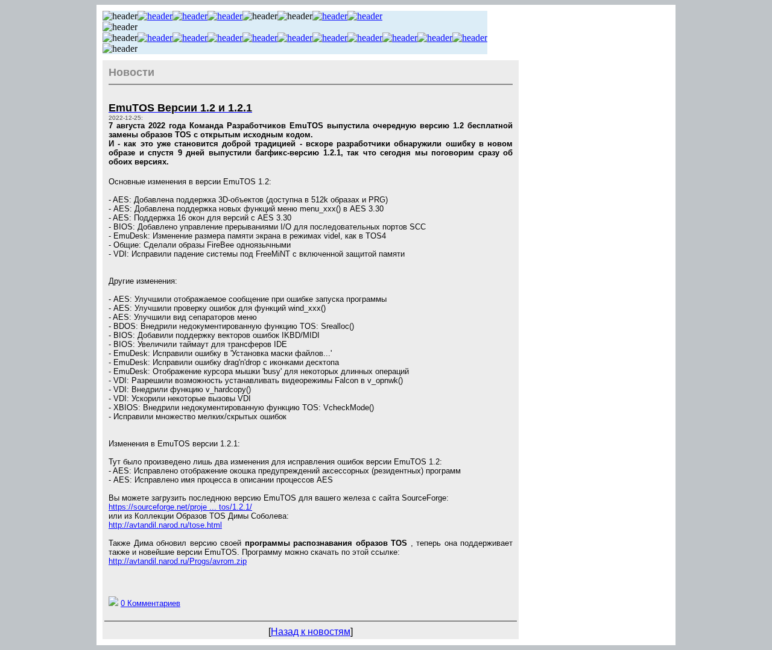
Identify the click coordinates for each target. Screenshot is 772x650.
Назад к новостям (310, 632)
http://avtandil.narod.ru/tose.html (165, 525)
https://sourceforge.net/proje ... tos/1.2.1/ (180, 506)
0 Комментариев (150, 603)
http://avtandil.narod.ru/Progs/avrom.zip (178, 561)
